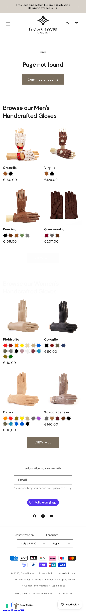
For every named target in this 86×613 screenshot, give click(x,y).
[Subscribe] (67, 480)
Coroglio (51, 340)
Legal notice (58, 585)
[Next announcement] (78, 6)
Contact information (36, 585)
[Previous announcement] (7, 6)
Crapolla (10, 168)
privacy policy (62, 488)
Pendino (9, 229)
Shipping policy (66, 579)
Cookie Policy (67, 573)
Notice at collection (14, 610)
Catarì (8, 412)
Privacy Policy (47, 573)
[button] (8, 24)
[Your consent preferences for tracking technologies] (7, 606)
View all (43, 258)
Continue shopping (43, 80)
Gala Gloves (27, 573)
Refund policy (23, 579)
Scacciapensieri (57, 412)
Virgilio (50, 168)
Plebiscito (11, 340)
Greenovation (55, 229)
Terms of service (44, 579)
